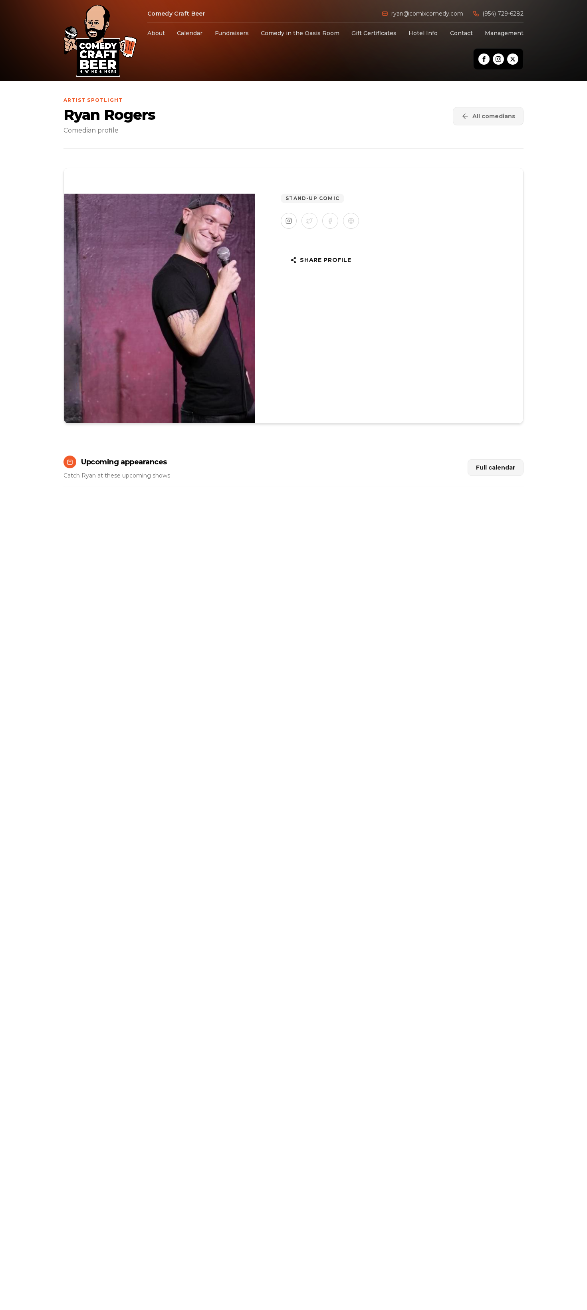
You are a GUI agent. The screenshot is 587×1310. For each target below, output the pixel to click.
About (156, 33)
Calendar (189, 33)
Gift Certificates (374, 33)
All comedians (493, 116)
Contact (461, 33)
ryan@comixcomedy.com (427, 13)
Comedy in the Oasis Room (300, 33)
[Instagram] (498, 59)
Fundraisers (232, 33)
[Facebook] (484, 59)
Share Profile (325, 260)
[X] (512, 59)
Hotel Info (423, 33)
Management (504, 33)
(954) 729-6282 (503, 13)
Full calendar (495, 467)
